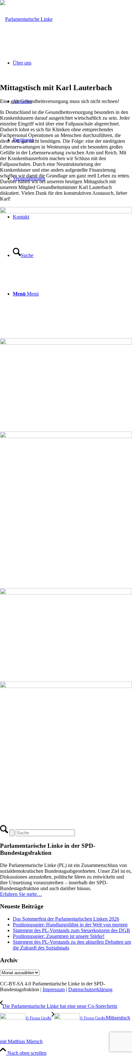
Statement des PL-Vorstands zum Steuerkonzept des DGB (71, 930)
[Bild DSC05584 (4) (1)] (66, 750)
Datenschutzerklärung (90, 989)
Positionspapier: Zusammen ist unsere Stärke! (58, 936)
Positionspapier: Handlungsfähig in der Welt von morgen (70, 924)
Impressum (54, 989)
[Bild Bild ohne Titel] (66, 270)
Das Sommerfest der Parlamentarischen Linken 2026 (66, 919)
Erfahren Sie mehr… (21, 894)
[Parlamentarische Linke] (26, 19)
